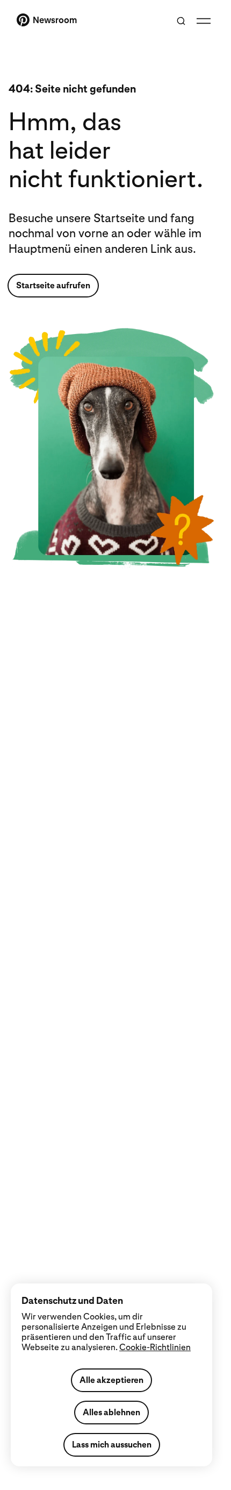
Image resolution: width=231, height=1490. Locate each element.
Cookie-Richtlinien (155, 1347)
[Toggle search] (181, 21)
